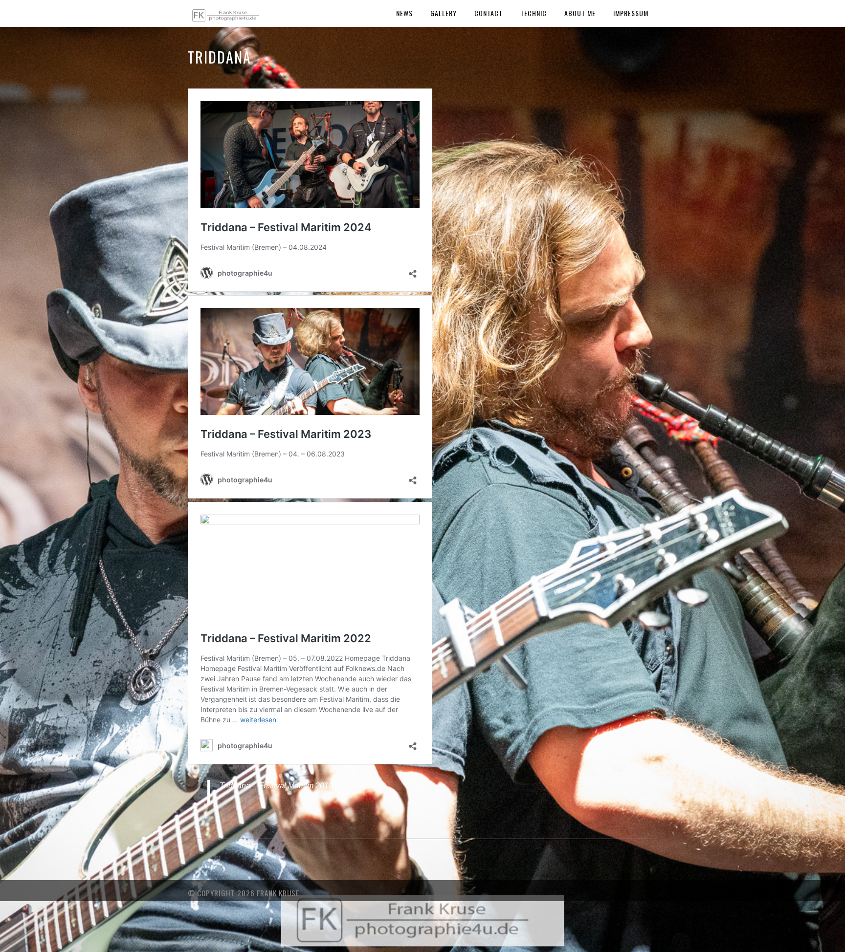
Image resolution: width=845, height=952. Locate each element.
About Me (580, 13)
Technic (533, 13)
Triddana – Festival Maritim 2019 (276, 785)
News (404, 13)
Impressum (630, 13)
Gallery (443, 13)
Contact (488, 13)
